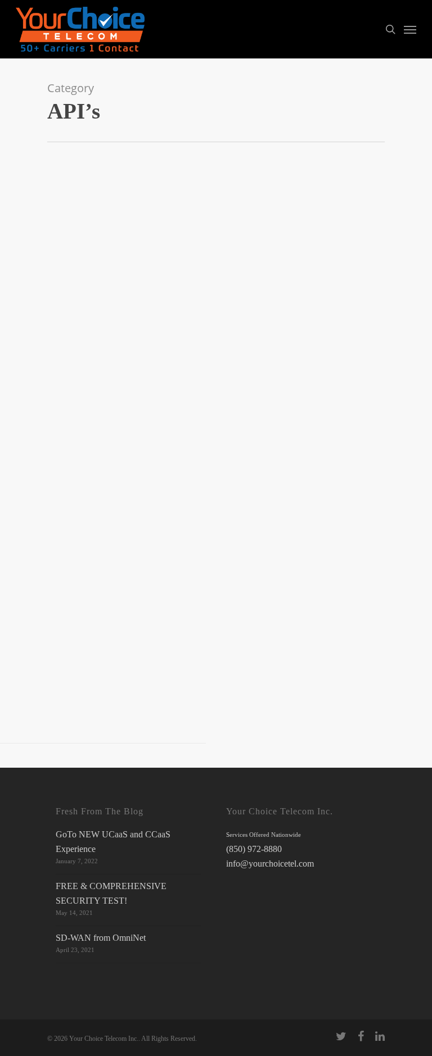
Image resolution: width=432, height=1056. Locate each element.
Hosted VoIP (113, 285)
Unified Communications (72, 299)
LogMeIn (22, 299)
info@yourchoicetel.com (270, 863)
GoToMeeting (74, 285)
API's (45, 285)
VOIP (117, 299)
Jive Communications (162, 285)
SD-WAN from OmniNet (101, 937)
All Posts (22, 285)
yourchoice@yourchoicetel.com (129, 674)
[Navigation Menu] (410, 29)
